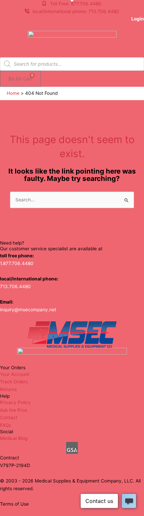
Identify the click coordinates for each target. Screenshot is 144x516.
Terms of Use (14, 504)
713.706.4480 (15, 286)
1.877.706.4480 (16, 263)
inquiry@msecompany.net (28, 309)
